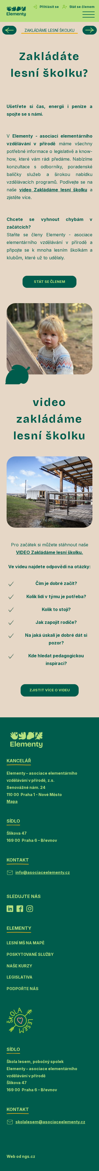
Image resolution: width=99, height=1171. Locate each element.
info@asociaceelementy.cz (42, 872)
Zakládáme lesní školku (49, 30)
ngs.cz (28, 1156)
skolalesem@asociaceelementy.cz (50, 1121)
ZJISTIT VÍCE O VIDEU (49, 690)
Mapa (12, 801)
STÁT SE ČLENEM (49, 282)
